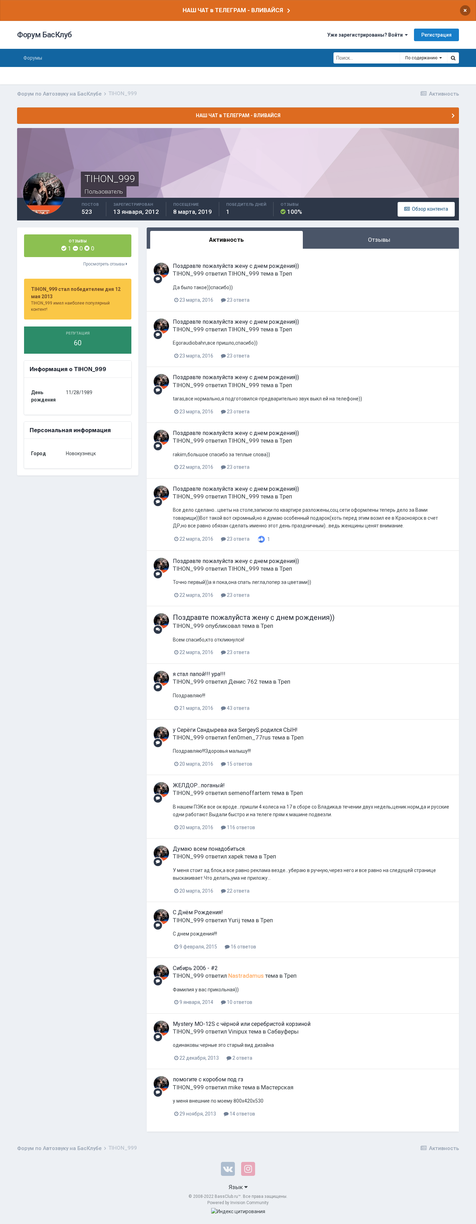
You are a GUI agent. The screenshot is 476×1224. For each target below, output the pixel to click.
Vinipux (237, 1031)
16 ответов (243, 946)
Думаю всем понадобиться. (209, 849)
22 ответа (237, 891)
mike (234, 1087)
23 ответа (237, 300)
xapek (235, 856)
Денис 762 (243, 681)
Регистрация (436, 35)
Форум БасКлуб (44, 34)
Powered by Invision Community (238, 1202)
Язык (236, 1187)
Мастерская (277, 1087)
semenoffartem (249, 792)
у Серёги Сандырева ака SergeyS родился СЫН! (235, 730)
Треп (285, 273)
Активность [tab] (226, 239)
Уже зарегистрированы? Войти (366, 35)
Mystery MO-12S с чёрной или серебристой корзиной (241, 1024)
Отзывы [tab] (379, 239)
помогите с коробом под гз (208, 1079)
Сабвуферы (283, 1031)
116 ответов (240, 827)
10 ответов (239, 1002)
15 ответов (239, 764)
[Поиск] (453, 57)
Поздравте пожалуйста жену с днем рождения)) (236, 266)
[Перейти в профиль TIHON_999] (161, 270)
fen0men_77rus (249, 737)
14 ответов (242, 1114)
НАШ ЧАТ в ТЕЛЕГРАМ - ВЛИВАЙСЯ (233, 10)
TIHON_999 (188, 273)
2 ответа (241, 1058)
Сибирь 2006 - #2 (195, 968)
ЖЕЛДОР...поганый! (199, 785)
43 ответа (237, 708)
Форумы (32, 58)
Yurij (234, 920)
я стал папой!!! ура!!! (199, 674)
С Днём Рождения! (198, 912)
